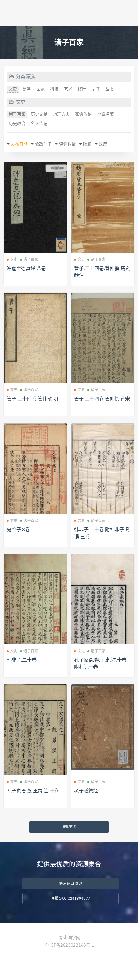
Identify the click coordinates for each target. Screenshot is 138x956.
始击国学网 (69, 938)
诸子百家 (17, 114)
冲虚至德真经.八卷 (26, 268)
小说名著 (105, 114)
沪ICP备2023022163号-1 (69, 945)
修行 (82, 89)
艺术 (68, 89)
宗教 (95, 89)
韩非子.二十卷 (22, 660)
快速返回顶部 (70, 883)
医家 (40, 89)
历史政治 (17, 124)
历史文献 (39, 114)
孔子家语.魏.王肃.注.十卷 (33, 791)
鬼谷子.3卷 (18, 529)
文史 (13, 89)
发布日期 (19, 144)
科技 (54, 89)
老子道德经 (86, 791)
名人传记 (39, 124)
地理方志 (61, 114)
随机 (87, 144)
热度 (103, 144)
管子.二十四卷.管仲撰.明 (32, 399)
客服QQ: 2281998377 (70, 898)
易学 (26, 89)
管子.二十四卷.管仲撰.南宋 (102, 399)
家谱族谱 (83, 114)
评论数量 (67, 144)
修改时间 (43, 144)
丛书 (109, 89)
